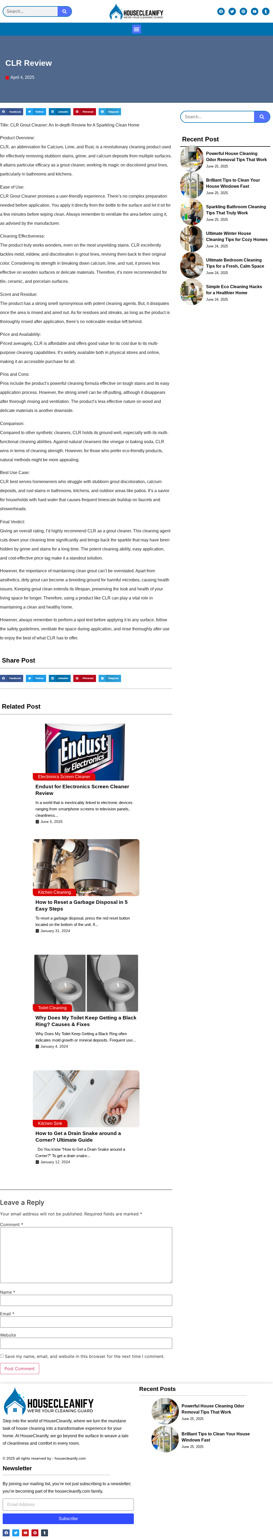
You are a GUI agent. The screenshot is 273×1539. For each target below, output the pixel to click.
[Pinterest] (243, 11)
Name (7, 1292)
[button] (136, 29)
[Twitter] (232, 11)
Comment (11, 1224)
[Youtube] (254, 11)
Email (7, 1314)
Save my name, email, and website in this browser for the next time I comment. (84, 1356)
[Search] (64, 11)
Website (8, 1335)
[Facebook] (221, 11)
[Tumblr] (266, 11)
